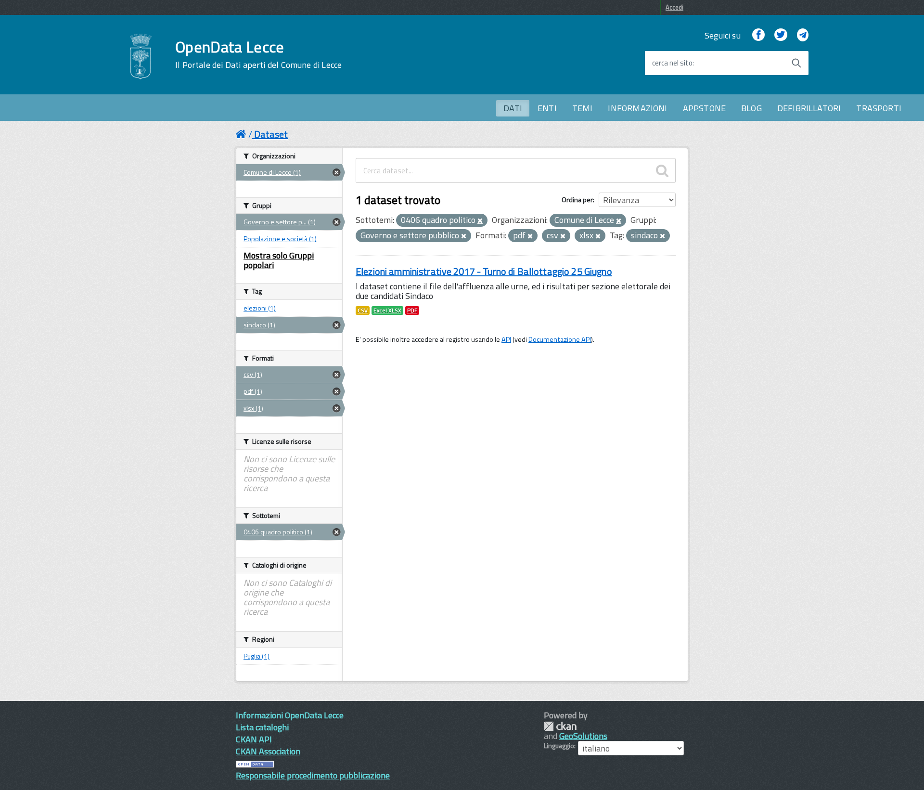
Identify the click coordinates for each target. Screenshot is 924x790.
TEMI (582, 108)
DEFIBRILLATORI (809, 108)
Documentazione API (559, 339)
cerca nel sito (672, 63)
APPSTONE (704, 108)
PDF (412, 310)
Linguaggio (559, 746)
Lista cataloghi (262, 727)
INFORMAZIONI (637, 108)
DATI (512, 108)
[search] (662, 170)
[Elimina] (480, 221)
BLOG (751, 108)
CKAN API (254, 739)
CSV (363, 310)
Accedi (674, 7)
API (506, 339)
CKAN (560, 726)
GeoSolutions (583, 735)
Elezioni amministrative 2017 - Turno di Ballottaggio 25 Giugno (484, 271)
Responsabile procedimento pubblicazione (313, 775)
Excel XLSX (387, 310)
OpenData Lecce (258, 54)
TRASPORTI (878, 108)
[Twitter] (780, 35)
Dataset (271, 134)
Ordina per (577, 199)
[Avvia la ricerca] (796, 63)
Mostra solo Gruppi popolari (279, 260)
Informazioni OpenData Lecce (290, 715)
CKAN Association (268, 751)
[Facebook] (758, 35)
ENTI (547, 108)
